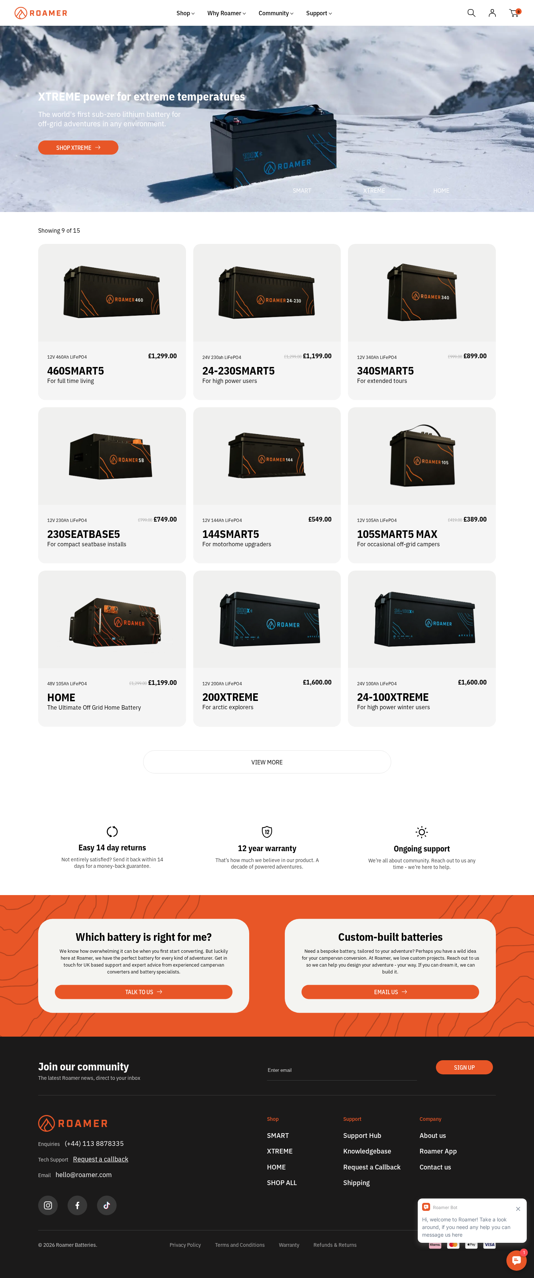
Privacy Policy (185, 1244)
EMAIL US (386, 992)
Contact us (435, 1167)
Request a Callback (372, 1167)
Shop (184, 13)
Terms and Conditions (240, 1244)
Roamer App (438, 1151)
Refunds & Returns (335, 1244)
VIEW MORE (267, 762)
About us (433, 1135)
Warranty (289, 1244)
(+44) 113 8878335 (94, 1143)
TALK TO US (139, 992)
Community (274, 13)
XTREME (374, 190)
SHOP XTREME (74, 147)
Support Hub (362, 1135)
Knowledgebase (367, 1151)
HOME (441, 190)
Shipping (356, 1182)
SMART (278, 1135)
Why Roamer (225, 13)
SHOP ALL (282, 1182)
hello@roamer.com (84, 1174)
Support (317, 13)
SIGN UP (464, 1067)
